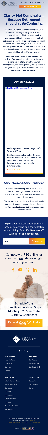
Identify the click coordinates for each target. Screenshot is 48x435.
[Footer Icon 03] (28, 270)
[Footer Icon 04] (35, 270)
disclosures (32, 420)
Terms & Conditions (14, 422)
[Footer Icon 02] (20, 270)
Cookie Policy (36, 422)
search (39, 241)
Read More (13, 169)
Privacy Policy (26, 422)
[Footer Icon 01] (13, 270)
